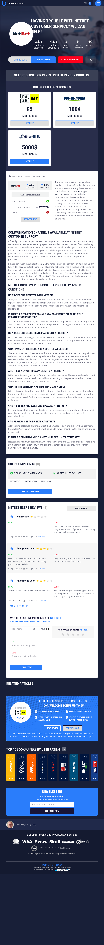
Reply (41, 536)
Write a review (43, 59)
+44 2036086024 (42, 207)
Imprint (45, 864)
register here (30, 219)
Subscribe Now (52, 811)
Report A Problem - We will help (70, 60)
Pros (13, 642)
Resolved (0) (15, 481)
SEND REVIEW (26, 667)
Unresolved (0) (30, 481)
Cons (14, 653)
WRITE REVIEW (81, 508)
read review (52, 728)
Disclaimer (56, 864)
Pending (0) (46, 481)
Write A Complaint (30, 491)
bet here (29, 123)
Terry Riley (31, 824)
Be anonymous (39, 629)
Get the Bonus (72, 728)
